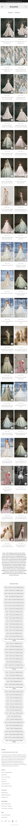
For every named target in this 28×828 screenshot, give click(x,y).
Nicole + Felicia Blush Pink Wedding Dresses (14, 649)
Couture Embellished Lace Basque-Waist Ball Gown (21, 462)
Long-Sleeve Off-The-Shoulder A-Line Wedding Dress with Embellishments (7, 126)
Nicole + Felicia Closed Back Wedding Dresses (14, 599)
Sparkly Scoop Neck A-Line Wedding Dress (21, 42)
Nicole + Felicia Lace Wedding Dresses (14, 701)
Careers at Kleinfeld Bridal (6, 772)
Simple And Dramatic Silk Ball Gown (20, 238)
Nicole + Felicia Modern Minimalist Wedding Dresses (14, 668)
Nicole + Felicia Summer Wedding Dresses (14, 672)
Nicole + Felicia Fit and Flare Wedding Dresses (14, 587)
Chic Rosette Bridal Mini (20, 489)
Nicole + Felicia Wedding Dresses (14, 716)
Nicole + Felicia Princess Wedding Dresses (14, 658)
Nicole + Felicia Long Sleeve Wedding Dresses (14, 737)
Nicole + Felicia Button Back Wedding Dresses (14, 593)
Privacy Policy (4, 817)
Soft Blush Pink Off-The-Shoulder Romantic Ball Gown (20, 70)
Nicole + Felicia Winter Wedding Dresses (14, 675)
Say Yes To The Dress (5, 777)
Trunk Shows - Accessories (7, 808)
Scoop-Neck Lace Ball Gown (7, 293)
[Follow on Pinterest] (9, 821)
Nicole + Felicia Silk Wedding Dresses (14, 710)
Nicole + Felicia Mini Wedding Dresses (14, 719)
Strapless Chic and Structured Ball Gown (21, 98)
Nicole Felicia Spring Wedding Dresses (14, 662)
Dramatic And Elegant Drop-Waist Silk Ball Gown (21, 434)
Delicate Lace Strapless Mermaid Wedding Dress (7, 462)
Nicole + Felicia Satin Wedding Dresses (14, 704)
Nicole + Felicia (7, 39)
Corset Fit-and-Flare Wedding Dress (7, 490)
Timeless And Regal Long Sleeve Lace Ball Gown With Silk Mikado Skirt (21, 154)
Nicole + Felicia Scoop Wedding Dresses (14, 725)
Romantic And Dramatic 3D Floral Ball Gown (21, 294)
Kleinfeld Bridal (4, 3)
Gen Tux (20, 3)
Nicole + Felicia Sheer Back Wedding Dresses (14, 608)
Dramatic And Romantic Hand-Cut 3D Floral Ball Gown (7, 434)
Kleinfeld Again (10, 3)
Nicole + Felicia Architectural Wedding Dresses (14, 678)
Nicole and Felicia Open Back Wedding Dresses (14, 602)
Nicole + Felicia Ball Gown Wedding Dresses (14, 590)
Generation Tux (4, 797)
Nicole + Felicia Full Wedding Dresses (14, 728)
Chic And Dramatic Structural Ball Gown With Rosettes (7, 546)
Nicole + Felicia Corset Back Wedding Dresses (14, 605)
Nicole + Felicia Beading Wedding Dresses (14, 624)
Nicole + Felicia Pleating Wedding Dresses (14, 627)
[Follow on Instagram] (5, 821)
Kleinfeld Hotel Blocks (5, 795)
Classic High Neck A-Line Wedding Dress (7, 70)
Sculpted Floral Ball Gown (7, 265)
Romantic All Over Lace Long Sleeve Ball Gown (7, 42)
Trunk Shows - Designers (6, 806)
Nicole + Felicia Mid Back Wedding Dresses (14, 596)
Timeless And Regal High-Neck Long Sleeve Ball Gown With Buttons (7, 182)
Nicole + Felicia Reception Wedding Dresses (14, 691)
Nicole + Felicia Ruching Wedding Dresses (14, 636)
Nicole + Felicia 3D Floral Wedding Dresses (14, 630)
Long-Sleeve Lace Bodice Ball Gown (21, 322)
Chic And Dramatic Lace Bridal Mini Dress (21, 546)
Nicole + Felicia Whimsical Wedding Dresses (14, 684)
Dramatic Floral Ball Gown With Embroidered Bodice (7, 406)
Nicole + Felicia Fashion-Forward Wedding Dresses (14, 688)
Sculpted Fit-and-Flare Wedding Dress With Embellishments (21, 266)
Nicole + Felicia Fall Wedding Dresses (14, 681)
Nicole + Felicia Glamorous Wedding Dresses (14, 665)
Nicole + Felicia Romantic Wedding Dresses (14, 652)
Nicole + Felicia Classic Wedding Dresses (14, 655)
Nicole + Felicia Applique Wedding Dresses (14, 618)
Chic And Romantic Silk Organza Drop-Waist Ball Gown (7, 518)
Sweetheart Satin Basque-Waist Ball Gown (21, 182)
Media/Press (4, 774)
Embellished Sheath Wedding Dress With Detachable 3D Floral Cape (7, 350)
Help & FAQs (4, 781)
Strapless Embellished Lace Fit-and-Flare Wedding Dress (21, 210)
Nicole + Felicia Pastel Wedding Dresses (14, 694)
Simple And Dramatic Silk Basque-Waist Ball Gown (7, 238)
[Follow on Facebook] (2, 821)
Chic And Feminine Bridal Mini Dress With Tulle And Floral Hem (21, 518)
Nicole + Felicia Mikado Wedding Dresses (14, 707)
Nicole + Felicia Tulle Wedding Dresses (14, 697)
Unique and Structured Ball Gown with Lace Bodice (7, 98)
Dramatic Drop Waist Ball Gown (20, 406)
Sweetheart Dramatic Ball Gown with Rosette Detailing (21, 126)
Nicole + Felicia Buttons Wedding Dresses (14, 611)
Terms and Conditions (6, 815)
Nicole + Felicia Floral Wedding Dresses (14, 621)
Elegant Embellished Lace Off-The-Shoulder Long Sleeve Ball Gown (7, 378)
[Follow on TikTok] (16, 821)
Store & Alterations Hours (6, 786)
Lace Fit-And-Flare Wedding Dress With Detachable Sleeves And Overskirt (7, 210)
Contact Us (3, 779)
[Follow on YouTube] (12, 821)
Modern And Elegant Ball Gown (7, 322)
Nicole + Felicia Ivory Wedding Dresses (14, 643)
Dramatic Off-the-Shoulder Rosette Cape (21, 378)
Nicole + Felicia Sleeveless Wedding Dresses (14, 734)
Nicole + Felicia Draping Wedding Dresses (14, 614)
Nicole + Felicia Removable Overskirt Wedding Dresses (14, 640)
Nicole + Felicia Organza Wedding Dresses (14, 713)
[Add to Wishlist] (12, 36)
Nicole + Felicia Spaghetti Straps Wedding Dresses (14, 741)
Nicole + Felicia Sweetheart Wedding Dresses (14, 722)
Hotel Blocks (16, 3)
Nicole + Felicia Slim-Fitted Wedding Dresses (14, 731)
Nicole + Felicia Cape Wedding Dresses (14, 633)
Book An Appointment (6, 803)
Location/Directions (5, 783)
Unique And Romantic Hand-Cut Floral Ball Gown (7, 154)
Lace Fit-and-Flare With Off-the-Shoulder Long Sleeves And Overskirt (20, 350)
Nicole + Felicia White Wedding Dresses (14, 646)
